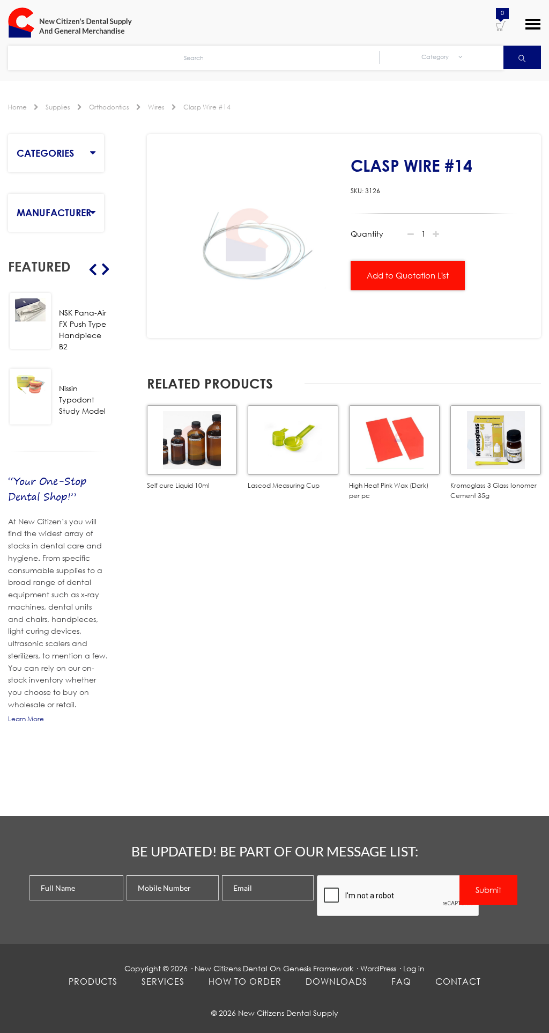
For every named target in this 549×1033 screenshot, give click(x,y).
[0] (501, 25)
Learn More (26, 718)
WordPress (378, 968)
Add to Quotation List (408, 275)
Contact (458, 981)
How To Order (245, 981)
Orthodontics (109, 107)
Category (435, 57)
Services (163, 981)
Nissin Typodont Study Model (82, 399)
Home (17, 107)
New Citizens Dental (231, 968)
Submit (488, 889)
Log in (414, 968)
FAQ (401, 981)
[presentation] (398, 896)
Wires (156, 107)
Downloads (336, 981)
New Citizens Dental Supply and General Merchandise (75, 23)
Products (93, 981)
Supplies (58, 107)
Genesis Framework (318, 968)
